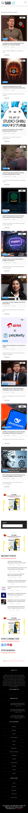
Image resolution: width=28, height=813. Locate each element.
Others (14, 773)
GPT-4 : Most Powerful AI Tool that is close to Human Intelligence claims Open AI (14, 475)
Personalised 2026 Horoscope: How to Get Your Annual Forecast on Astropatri (17, 568)
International (14, 762)
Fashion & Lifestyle (14, 751)
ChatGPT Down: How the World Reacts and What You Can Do (13, 259)
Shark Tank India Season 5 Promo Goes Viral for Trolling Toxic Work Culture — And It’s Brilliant (16, 608)
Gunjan (13, 46)
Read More (7, 55)
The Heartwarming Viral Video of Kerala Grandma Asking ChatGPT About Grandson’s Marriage (13, 174)
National (14, 766)
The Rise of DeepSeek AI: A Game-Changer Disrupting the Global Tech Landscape (14, 432)
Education (14, 730)
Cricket (14, 769)
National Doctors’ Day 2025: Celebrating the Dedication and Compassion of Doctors (17, 595)
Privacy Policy (14, 797)
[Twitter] (5, 645)
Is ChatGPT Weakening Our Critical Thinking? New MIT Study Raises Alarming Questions (14, 88)
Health (14, 741)
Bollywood (14, 748)
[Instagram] (8, 645)
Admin (14, 478)
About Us (14, 786)
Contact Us (14, 793)
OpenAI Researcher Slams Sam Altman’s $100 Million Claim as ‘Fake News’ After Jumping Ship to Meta (13, 390)
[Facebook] (2, 645)
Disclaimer (14, 790)
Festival (14, 758)
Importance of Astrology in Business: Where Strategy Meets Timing (16, 575)
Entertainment (14, 737)
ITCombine (19, 808)
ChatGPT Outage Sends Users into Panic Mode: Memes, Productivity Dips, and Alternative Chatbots (13, 217)
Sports (14, 733)
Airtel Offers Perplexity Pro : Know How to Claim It (14, 346)
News (14, 744)
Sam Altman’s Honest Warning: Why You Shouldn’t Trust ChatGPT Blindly (13, 44)
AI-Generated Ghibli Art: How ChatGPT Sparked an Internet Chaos (13, 130)
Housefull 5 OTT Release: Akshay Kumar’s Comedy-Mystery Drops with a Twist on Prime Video (17, 582)
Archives (5, 38)
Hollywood (14, 755)
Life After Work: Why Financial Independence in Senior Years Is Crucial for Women (17, 563)
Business (14, 726)
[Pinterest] (11, 645)
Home (14, 783)
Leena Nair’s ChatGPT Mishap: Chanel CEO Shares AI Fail (14, 302)
